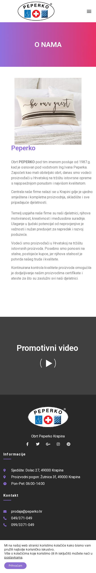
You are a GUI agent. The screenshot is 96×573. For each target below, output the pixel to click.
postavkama (13, 557)
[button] (89, 11)
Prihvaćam (15, 565)
